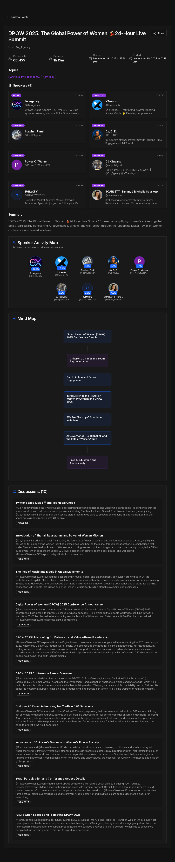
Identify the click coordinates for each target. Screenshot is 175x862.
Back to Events (20, 17)
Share (160, 33)
